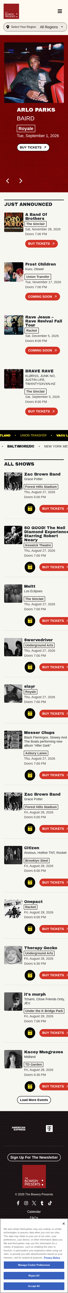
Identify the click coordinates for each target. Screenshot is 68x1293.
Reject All (33, 1275)
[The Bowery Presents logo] (11, 11)
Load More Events (34, 1100)
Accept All (34, 1286)
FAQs (34, 1218)
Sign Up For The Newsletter (34, 1157)
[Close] (64, 1224)
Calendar (34, 1212)
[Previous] (8, 181)
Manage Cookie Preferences (34, 1265)
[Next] (20, 181)
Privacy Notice (52, 1257)
